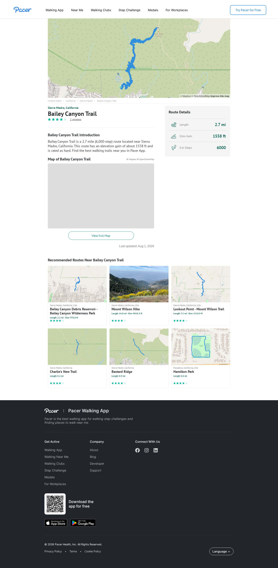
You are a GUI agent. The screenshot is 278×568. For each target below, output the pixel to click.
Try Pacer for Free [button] (248, 10)
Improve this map (219, 96)
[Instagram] (146, 450)
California (70, 100)
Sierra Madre (86, 100)
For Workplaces (177, 10)
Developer (97, 463)
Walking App (55, 10)
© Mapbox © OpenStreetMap (140, 159)
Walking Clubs (101, 10)
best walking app (75, 419)
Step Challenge (129, 10)
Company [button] (97, 441)
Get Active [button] (51, 441)
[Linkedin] (155, 450)
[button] (66, 540)
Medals (153, 10)
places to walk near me (71, 422)
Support (95, 470)
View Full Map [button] (101, 236)
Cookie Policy (93, 551)
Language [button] (219, 551)
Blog (93, 457)
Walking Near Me (56, 457)
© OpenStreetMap (200, 96)
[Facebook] (137, 450)
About (94, 450)
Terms (73, 551)
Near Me (77, 10)
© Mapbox (185, 96)
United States (54, 100)
